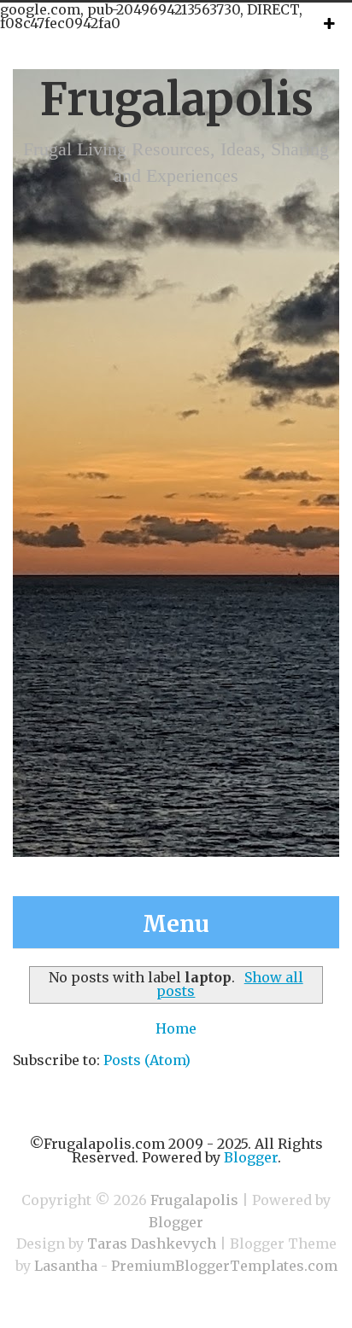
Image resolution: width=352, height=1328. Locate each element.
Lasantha (65, 1265)
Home (176, 1028)
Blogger (251, 1157)
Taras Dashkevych (151, 1243)
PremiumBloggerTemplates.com (224, 1265)
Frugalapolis (176, 99)
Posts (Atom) (147, 1060)
